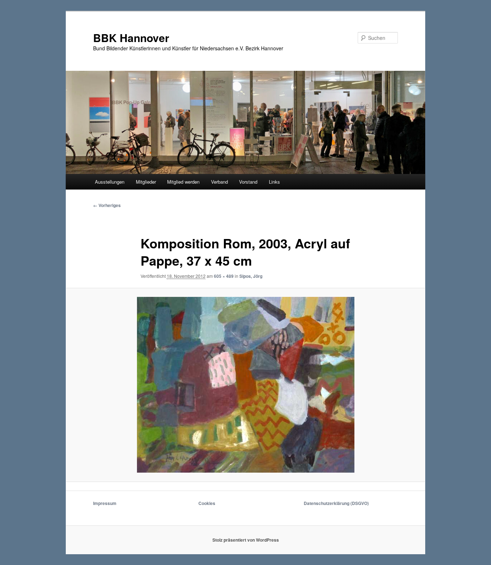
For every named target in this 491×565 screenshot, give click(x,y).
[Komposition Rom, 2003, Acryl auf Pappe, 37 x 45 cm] (245, 385)
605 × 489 (224, 276)
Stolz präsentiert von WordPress (245, 540)
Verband (219, 181)
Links (274, 181)
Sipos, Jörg (250, 276)
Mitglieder (146, 181)
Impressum (104, 503)
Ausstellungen (109, 181)
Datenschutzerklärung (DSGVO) (336, 503)
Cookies (206, 503)
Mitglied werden (183, 181)
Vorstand (248, 181)
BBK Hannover (131, 37)
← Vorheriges (107, 205)
